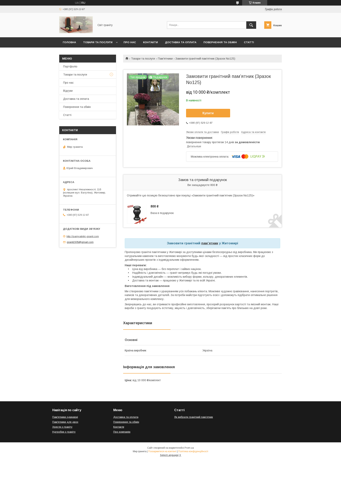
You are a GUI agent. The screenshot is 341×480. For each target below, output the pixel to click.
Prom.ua (189, 447)
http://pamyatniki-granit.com (83, 236)
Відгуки (68, 90)
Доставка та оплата (180, 42)
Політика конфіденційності (193, 451)
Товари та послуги (97, 42)
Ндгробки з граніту (64, 431)
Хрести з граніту (62, 426)
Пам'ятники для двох (65, 421)
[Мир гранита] (76, 32)
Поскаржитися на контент (162, 451)
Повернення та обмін (220, 42)
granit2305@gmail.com (80, 242)
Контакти (150, 42)
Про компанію (121, 431)
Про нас (130, 42)
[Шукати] (251, 25)
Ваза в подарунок (162, 213)
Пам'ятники (165, 58)
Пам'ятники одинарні (65, 417)
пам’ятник (209, 243)
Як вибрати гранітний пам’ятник (193, 417)
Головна (69, 42)
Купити (208, 113)
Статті (249, 42)
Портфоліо (70, 66)
